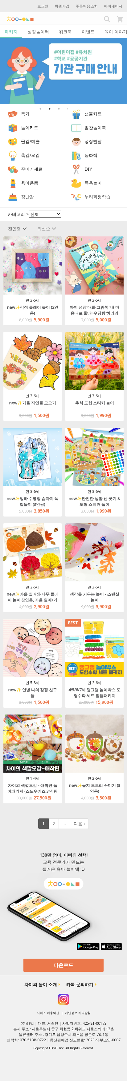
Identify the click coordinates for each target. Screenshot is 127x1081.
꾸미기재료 (32, 169)
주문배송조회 (87, 6)
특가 (25, 114)
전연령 (14, 229)
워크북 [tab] (65, 31)
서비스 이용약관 (48, 1013)
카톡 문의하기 (79, 984)
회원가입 (62, 6)
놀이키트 (29, 127)
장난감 (27, 197)
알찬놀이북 (95, 127)
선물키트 (93, 114)
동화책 (90, 155)
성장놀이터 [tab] (38, 31)
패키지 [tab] (11, 31)
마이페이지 (113, 6)
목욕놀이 (93, 183)
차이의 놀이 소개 (40, 984)
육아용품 (29, 183)
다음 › (79, 823)
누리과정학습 (97, 197)
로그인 (42, 6)
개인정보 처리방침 (78, 1013)
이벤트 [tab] (88, 31)
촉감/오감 (30, 155)
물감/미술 (30, 141)
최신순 (43, 229)
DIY (88, 169)
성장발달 (93, 141)
